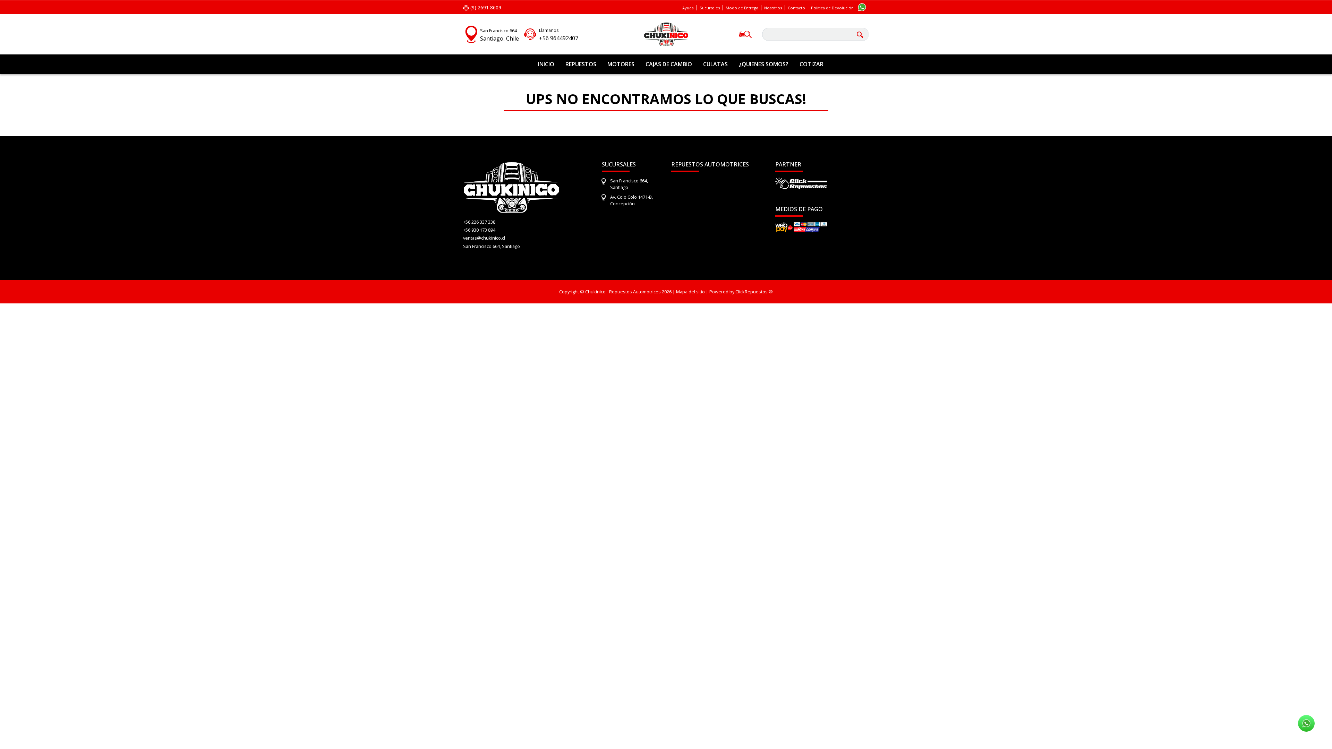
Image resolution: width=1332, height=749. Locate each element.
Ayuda (688, 7)
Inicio (546, 64)
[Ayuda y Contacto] (530, 33)
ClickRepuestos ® (754, 292)
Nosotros (773, 7)
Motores (620, 64)
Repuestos (580, 64)
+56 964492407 (558, 38)
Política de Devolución (832, 7)
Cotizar (811, 64)
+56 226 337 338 (479, 222)
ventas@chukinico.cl (484, 238)
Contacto (796, 7)
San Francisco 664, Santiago (491, 246)
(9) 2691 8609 (485, 7)
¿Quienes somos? (763, 64)
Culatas (715, 64)
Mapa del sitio (690, 292)
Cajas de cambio (669, 64)
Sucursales (710, 7)
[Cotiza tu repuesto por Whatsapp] (862, 6)
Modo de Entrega (742, 7)
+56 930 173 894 (479, 230)
